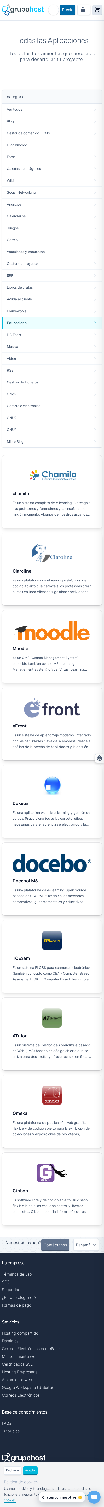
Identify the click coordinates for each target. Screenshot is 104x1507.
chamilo (21, 493)
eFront (20, 725)
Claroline (22, 571)
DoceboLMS (25, 880)
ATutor (20, 1035)
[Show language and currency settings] (99, 758)
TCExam (21, 958)
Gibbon (20, 1190)
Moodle (20, 648)
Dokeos (21, 803)
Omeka (20, 1113)
